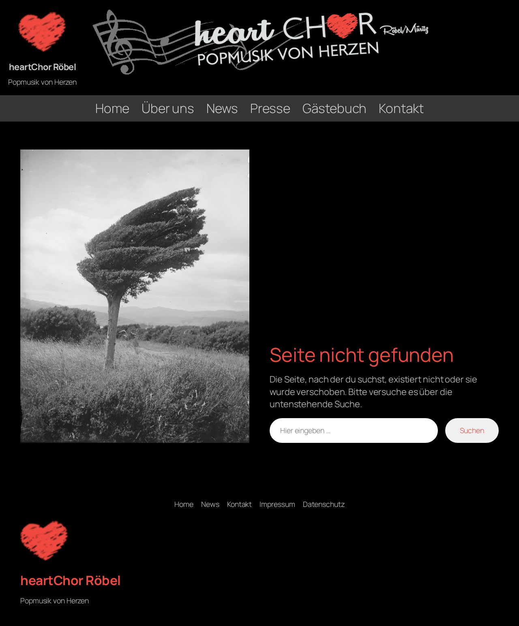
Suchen (472, 430)
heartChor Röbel (42, 67)
